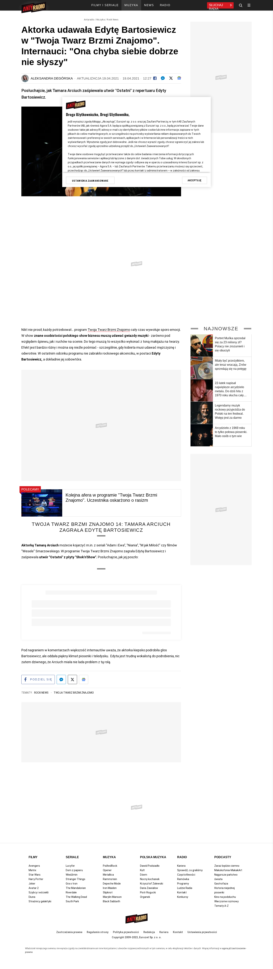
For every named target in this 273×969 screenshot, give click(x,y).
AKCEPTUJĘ (195, 180)
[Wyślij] (163, 78)
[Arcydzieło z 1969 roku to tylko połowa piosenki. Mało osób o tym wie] (202, 435)
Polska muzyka (153, 857)
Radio (182, 857)
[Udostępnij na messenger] (61, 679)
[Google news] (179, 78)
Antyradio (89, 19)
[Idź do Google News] (83, 679)
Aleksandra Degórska (52, 78)
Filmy (33, 857)
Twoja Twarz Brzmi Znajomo (109, 330)
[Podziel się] (155, 78)
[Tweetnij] (171, 78)
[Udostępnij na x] (72, 679)
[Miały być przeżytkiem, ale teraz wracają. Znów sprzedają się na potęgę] (202, 368)
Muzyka (100, 19)
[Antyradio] (33, 8)
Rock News (112, 19)
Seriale (72, 857)
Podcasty (222, 857)
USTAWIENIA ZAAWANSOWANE (90, 180)
